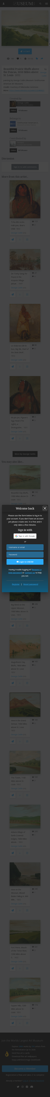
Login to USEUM (25, 562)
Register (16, 584)
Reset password (30, 584)
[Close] (45, 508)
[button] (25, 536)
